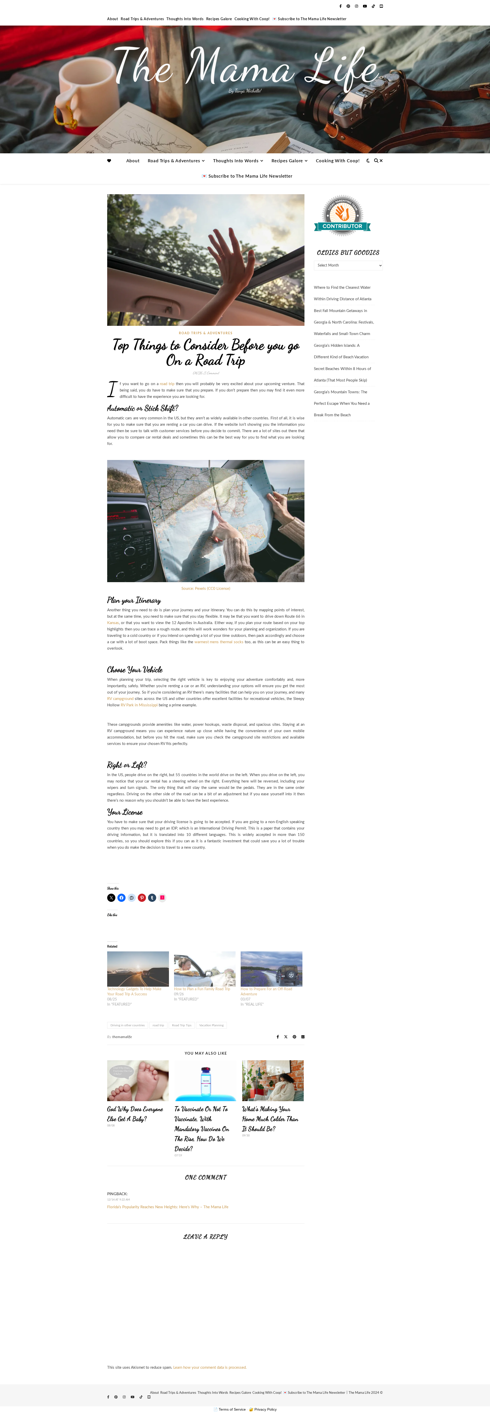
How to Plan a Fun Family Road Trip (202, 989)
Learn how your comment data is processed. (210, 1367)
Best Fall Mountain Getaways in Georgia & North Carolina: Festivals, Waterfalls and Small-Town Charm (344, 322)
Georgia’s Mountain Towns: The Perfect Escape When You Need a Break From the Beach (342, 403)
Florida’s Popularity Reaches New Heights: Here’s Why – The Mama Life (167, 1207)
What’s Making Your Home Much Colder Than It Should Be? (270, 1119)
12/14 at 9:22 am (118, 1199)
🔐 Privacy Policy (263, 1409)
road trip (166, 384)
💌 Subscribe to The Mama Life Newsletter (309, 19)
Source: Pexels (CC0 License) (205, 589)
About (112, 19)
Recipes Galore (219, 19)
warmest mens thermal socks (218, 642)
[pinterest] (349, 6)
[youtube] (365, 6)
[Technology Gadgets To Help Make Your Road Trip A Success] (138, 969)
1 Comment (211, 373)
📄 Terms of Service (229, 1409)
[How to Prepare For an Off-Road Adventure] (271, 969)
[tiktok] (374, 6)
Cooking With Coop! (252, 19)
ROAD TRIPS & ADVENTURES (206, 333)
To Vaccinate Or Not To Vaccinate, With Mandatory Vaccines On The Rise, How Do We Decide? (202, 1129)
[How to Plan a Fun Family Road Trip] (205, 969)
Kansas (113, 623)
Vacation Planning (211, 1025)
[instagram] (357, 6)
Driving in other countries (128, 1025)
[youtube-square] (381, 6)
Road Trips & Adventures (142, 19)
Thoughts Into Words (184, 19)
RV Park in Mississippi (139, 705)
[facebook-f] (341, 6)
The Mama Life (245, 65)
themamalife (122, 1037)
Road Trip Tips (181, 1025)
